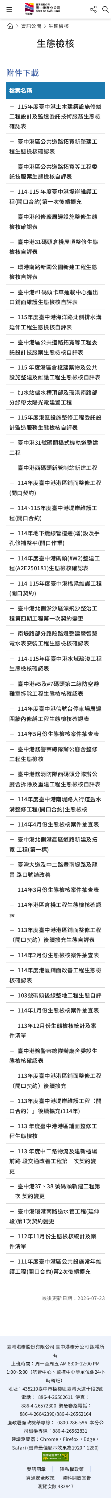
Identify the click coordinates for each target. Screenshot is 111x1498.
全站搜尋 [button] (105, 9)
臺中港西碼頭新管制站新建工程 (57, 467)
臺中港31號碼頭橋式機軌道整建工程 (53, 447)
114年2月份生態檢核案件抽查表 (58, 955)
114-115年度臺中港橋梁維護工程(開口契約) (55, 588)
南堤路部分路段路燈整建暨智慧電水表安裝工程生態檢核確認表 (53, 638)
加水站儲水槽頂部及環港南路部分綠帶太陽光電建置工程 (53, 397)
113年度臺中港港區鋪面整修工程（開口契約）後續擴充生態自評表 (55, 934)
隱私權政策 (72, 1469)
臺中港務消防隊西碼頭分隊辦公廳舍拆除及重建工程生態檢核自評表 (55, 779)
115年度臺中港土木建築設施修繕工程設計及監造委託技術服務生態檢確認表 (55, 116)
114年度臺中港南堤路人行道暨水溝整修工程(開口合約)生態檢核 (55, 804)
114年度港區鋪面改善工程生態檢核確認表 (55, 975)
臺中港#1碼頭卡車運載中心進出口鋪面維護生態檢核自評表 (53, 297)
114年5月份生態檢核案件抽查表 (58, 733)
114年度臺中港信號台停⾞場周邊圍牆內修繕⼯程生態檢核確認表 (55, 713)
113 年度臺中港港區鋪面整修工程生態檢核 (53, 1131)
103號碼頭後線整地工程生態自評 (59, 995)
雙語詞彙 (36, 1469)
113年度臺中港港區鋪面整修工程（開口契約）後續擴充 (55, 1080)
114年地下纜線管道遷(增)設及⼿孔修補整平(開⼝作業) (54, 538)
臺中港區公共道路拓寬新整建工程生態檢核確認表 (53, 146)
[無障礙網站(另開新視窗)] (55, 1456)
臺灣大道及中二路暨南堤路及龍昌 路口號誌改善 (53, 869)
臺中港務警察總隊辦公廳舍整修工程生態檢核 (53, 754)
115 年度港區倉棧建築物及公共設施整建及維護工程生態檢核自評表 (55, 372)
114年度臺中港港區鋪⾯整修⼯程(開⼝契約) (55, 487)
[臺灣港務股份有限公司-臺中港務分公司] (55, 9)
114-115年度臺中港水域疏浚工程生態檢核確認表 (55, 663)
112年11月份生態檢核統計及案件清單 (53, 1241)
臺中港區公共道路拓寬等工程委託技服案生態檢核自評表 (53, 171)
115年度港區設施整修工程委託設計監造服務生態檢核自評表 (55, 422)
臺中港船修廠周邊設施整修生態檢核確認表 (53, 221)
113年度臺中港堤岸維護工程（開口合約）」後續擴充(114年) (55, 1105)
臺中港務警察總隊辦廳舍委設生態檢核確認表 (53, 1055)
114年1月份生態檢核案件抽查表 (58, 1010)
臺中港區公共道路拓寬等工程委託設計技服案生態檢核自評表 (53, 347)
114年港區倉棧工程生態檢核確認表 (55, 909)
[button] (9, 9)
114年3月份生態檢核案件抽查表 (58, 889)
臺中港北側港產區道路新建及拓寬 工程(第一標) (53, 844)
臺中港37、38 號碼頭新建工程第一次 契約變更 (55, 1191)
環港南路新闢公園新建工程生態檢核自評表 (53, 272)
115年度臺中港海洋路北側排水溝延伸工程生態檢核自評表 (55, 322)
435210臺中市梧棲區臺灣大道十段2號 (63, 1388)
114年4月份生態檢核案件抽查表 (58, 824)
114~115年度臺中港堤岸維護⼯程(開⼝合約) (53, 512)
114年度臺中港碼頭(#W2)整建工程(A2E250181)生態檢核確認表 (54, 563)
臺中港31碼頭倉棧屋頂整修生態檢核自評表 (53, 246)
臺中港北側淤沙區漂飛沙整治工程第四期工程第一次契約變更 (53, 613)
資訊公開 (31, 25)
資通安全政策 (40, 1477)
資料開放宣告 (77, 1477)
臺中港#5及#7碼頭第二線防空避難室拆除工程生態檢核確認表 (54, 688)
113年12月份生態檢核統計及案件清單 (53, 1030)
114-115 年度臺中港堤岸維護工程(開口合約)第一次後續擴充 (53, 196)
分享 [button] (93, 9)
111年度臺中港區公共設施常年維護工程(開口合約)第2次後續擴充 (55, 1266)
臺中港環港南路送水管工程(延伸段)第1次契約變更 (54, 1216)
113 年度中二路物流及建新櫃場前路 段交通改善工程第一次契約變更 (53, 1161)
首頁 (10, 25)
